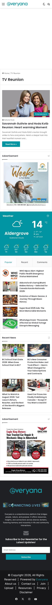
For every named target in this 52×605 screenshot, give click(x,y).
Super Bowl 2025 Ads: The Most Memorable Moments (32, 309)
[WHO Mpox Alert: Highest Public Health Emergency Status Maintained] (10, 274)
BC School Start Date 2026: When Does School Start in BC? (12, 362)
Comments (42, 262)
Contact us (28, 583)
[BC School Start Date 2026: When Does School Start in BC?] (13, 350)
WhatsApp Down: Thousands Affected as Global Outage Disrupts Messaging (33, 323)
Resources (25, 588)
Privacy (41, 588)
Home (6, 73)
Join (43, 583)
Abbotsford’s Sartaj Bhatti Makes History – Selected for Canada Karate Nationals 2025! (33, 287)
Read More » (11, 144)
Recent (24, 262)
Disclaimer (26, 592)
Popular (8, 262)
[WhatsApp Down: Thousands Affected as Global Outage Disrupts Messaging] (10, 324)
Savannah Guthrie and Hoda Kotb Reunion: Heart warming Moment (25, 125)
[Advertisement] (26, 41)
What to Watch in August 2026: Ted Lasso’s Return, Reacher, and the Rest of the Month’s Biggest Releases (13, 401)
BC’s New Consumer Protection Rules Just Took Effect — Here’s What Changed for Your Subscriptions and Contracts (37, 366)
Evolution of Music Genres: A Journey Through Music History (33, 299)
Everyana (42, 579)
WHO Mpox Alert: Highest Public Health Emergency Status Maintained (31, 273)
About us (10, 583)
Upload (9, 588)
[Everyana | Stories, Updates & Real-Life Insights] (17, 4)
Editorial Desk (9, 120)
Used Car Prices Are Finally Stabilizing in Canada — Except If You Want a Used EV (37, 398)
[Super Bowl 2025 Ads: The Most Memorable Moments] (10, 312)
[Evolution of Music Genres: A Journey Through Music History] (10, 300)
